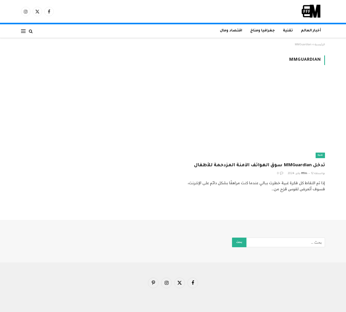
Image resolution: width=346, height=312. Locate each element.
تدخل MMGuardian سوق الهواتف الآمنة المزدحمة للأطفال (259, 165)
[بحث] (31, 31)
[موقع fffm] (311, 11)
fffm (304, 173)
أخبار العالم (311, 31)
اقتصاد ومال (231, 31)
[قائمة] (23, 31)
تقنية (288, 31)
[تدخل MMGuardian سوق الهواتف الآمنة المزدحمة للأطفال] (251, 116)
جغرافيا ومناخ (262, 31)
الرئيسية (320, 44)
